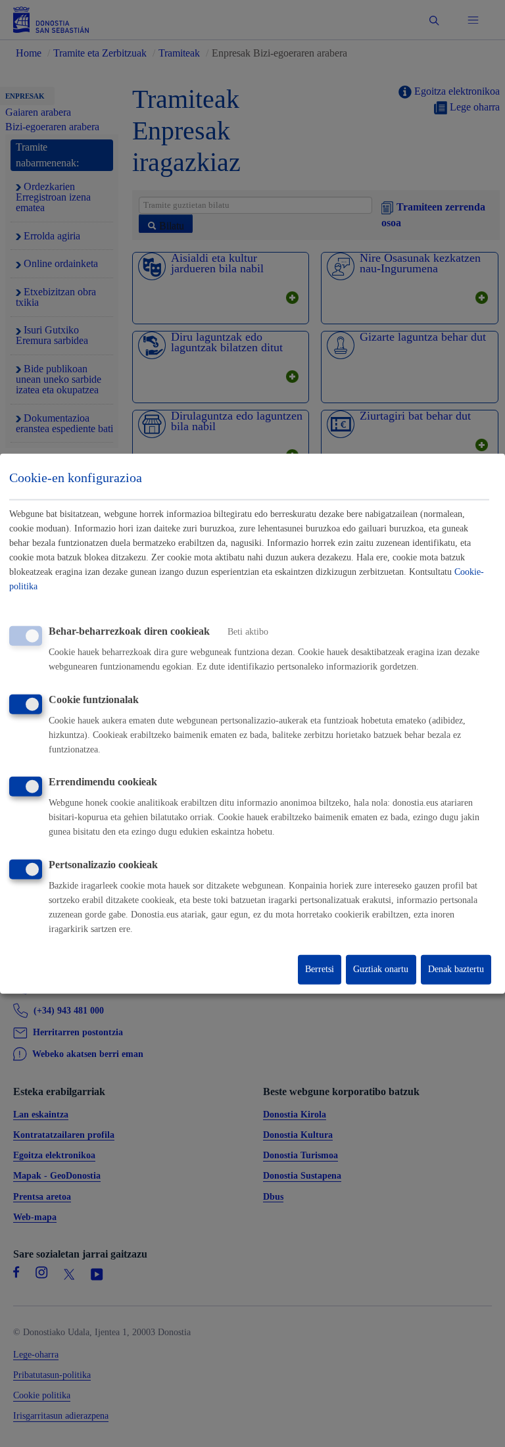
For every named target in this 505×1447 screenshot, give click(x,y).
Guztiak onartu (380, 969)
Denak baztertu (456, 969)
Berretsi (319, 969)
